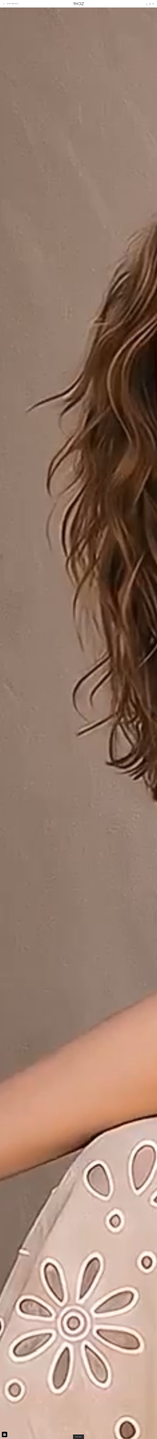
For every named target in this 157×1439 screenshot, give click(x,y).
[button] (4, 4)
